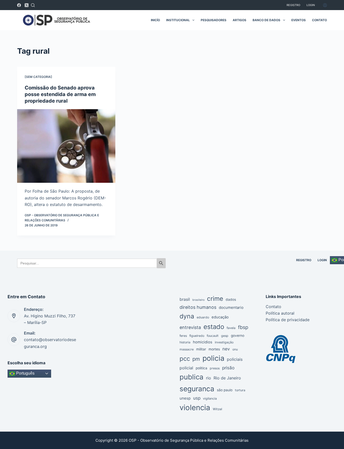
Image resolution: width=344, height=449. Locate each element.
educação (220, 317)
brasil (185, 299)
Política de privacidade (287, 319)
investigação (224, 342)
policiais (235, 359)
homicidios (202, 342)
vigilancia (210, 398)
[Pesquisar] (33, 5)
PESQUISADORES (213, 20)
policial (186, 367)
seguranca (197, 388)
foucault (213, 336)
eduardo (203, 317)
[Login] (325, 5)
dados (231, 299)
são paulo (224, 390)
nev (226, 348)
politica (201, 368)
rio (208, 377)
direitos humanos (198, 307)
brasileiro (198, 300)
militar (201, 349)
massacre (187, 349)
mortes (214, 349)
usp (196, 398)
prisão (228, 367)
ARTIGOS (239, 20)
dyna (187, 316)
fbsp (243, 327)
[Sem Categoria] (38, 77)
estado (213, 327)
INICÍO (155, 20)
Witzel (217, 409)
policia (213, 358)
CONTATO (319, 20)
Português (25, 373)
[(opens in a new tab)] (66, 146)
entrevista (190, 327)
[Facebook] (19, 5)
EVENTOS (298, 20)
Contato (273, 306)
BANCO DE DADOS (266, 20)
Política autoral (280, 313)
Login (310, 5)
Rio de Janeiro (227, 377)
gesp (224, 336)
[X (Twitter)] (26, 5)
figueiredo (196, 336)
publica (191, 377)
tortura (240, 390)
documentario (231, 307)
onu (235, 349)
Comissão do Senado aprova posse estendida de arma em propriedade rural (60, 94)
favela (231, 328)
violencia (195, 407)
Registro (293, 5)
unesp (185, 398)
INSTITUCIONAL (178, 20)
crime (215, 298)
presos (215, 368)
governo (237, 336)
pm (196, 359)
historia (185, 342)
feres (183, 336)
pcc (185, 358)
